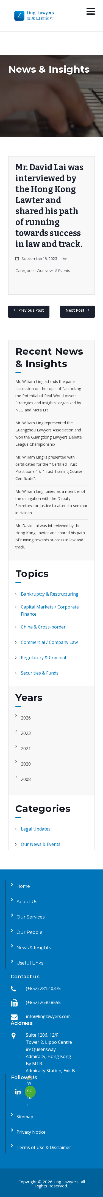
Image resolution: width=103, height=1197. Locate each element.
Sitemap (24, 1117)
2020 (26, 764)
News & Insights (33, 947)
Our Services (30, 917)
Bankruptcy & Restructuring (50, 594)
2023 (26, 733)
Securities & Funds (40, 673)
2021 (26, 749)
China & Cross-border (43, 627)
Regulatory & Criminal (43, 658)
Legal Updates (36, 829)
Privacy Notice (31, 1132)
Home (23, 886)
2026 (26, 718)
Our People (29, 932)
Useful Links (29, 963)
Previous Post (31, 310)
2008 (26, 779)
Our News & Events (53, 270)
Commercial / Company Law (49, 642)
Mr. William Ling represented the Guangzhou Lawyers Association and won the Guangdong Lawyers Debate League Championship (48, 433)
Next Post (75, 310)
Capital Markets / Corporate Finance (50, 610)
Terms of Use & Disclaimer (43, 1147)
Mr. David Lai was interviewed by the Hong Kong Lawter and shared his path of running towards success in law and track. (50, 536)
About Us (26, 901)
